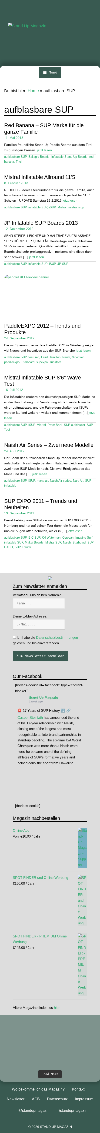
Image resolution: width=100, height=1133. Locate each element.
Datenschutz (57, 1099)
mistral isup (76, 207)
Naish (66, 357)
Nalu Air (78, 480)
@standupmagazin (34, 1110)
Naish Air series (60, 480)
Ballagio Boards (39, 156)
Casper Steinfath (30, 717)
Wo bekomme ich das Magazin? (38, 1089)
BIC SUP (34, 537)
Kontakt (78, 1089)
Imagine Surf (84, 537)
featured (33, 357)
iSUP (52, 207)
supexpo (42, 362)
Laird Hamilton (50, 357)
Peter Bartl (55, 425)
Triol (19, 161)
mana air (42, 480)
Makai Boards (34, 542)
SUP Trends (23, 547)
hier (57, 1008)
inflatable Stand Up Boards (69, 156)
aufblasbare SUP (15, 156)
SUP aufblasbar (74, 425)
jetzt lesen (44, 150)
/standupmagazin (73, 1110)
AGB (36, 1099)
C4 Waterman (51, 537)
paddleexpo (12, 362)
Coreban (67, 537)
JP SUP (62, 264)
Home (33, 90)
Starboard (27, 362)
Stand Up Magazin (43, 697)
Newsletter (15, 1099)
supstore (55, 362)
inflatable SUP (37, 207)
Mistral (62, 207)
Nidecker (77, 357)
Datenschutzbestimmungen (57, 637)
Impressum (84, 1099)
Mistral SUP (53, 542)
